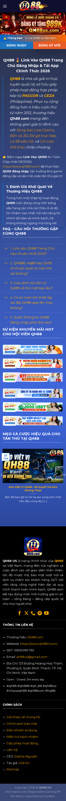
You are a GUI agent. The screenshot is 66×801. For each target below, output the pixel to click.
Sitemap (13, 769)
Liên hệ (12, 750)
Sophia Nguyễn (25, 756)
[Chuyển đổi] (6, 249)
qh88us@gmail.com (32, 657)
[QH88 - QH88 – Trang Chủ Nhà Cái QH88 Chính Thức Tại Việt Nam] (33, 6)
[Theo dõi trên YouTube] (46, 613)
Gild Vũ (23, 763)
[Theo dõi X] (26, 613)
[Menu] (5, 6)
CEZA (49, 95)
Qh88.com (35, 637)
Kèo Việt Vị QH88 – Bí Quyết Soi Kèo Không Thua (33, 488)
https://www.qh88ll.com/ (21, 166)
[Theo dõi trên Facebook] (19, 613)
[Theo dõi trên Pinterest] (39, 613)
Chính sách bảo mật (22, 723)
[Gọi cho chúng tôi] (33, 613)
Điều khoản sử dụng (22, 730)
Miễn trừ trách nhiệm (22, 736)
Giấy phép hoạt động (22, 743)
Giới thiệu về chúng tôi (23, 717)
